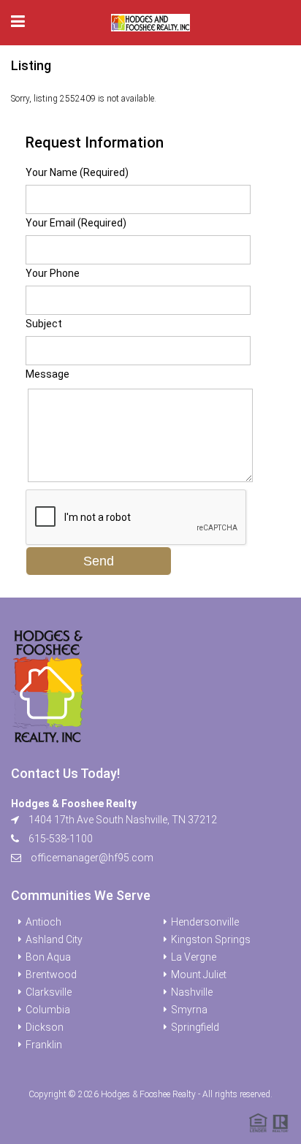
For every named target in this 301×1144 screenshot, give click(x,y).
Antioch (43, 922)
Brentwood (51, 974)
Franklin (44, 1044)
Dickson (45, 1027)
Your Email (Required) (76, 223)
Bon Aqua (48, 957)
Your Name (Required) (77, 172)
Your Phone (53, 273)
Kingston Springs (211, 939)
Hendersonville (205, 922)
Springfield (195, 1027)
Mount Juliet (198, 974)
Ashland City (54, 939)
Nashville (192, 992)
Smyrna (189, 1009)
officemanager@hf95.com (92, 857)
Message (47, 374)
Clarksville (49, 992)
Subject (44, 323)
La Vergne (193, 957)
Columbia (48, 1009)
